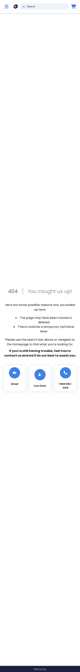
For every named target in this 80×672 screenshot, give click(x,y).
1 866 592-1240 (65, 385)
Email (14, 384)
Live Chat (40, 386)
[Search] (23, 6)
